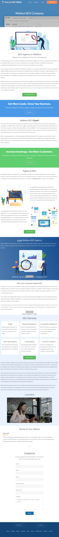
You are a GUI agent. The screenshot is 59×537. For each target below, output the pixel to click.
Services (13, 531)
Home (8, 531)
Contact (50, 531)
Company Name (20, 483)
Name (18, 463)
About (17, 531)
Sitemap (45, 531)
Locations (41, 525)
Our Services (19, 525)
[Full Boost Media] (12, 2)
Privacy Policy (38, 531)
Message (18, 496)
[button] (38, 2)
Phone (18, 477)
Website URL (19, 490)
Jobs (28, 531)
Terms (32, 531)
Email (17, 470)
